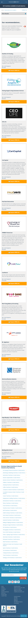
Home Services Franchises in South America (12, 517)
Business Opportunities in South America (11, 477)
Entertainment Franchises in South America (12, 500)
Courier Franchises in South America (10, 496)
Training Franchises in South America (10, 552)
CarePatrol (5, 272)
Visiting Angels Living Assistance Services (13, 90)
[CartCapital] (14, 151)
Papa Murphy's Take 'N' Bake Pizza (11, 417)
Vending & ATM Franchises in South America (12, 557)
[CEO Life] (14, 113)
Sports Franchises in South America (10, 548)
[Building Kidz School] (14, 441)
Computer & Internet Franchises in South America (13, 489)
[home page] (14, 1)
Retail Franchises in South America (10, 541)
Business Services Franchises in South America (13, 480)
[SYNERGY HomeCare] (14, 224)
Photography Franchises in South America (12, 529)
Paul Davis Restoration (8, 201)
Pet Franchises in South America (10, 527)
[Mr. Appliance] (14, 333)
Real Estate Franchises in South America (11, 537)
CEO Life (4, 122)
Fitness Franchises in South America (10, 503)
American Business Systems (9, 379)
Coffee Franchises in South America (10, 487)
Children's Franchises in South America (11, 482)
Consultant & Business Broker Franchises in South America (13, 492)
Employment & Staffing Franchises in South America (14, 498)
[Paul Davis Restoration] (14, 192)
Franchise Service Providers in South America (12, 508)
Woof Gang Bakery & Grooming (10, 303)
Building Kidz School (7, 450)
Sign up (22, 578)
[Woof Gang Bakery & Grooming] (14, 295)
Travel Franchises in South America (10, 555)
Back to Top (23, 615)
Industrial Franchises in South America (11, 520)
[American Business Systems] (14, 370)
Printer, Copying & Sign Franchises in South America (14, 534)
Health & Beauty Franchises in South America (12, 512)
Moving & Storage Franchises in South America (13, 525)
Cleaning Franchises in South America (11, 484)
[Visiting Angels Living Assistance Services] (14, 82)
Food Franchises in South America (10, 505)
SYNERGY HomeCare (7, 232)
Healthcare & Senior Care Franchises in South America (12, 545)
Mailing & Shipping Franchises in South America (13, 522)
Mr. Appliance (5, 342)
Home (2, 10)
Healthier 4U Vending (7, 53)
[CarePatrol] (14, 263)
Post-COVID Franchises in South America (11, 532)
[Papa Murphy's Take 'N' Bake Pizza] (14, 408)
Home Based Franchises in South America (12, 515)
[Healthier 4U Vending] (14, 45)
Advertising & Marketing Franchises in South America (14, 472)
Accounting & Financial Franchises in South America (14, 470)
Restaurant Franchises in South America (11, 539)
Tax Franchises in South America (10, 550)
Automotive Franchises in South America (11, 475)
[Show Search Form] (26, 2)
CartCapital (5, 160)
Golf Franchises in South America (10, 510)
